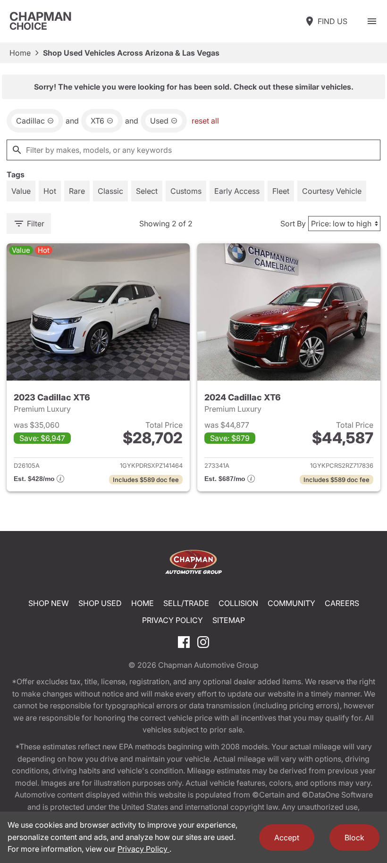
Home (20, 53)
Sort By (293, 223)
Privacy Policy (172, 620)
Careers (342, 603)
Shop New (48, 603)
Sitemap (228, 620)
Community (291, 603)
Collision (238, 603)
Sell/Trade (186, 603)
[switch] (372, 21)
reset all (205, 120)
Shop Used (100, 603)
